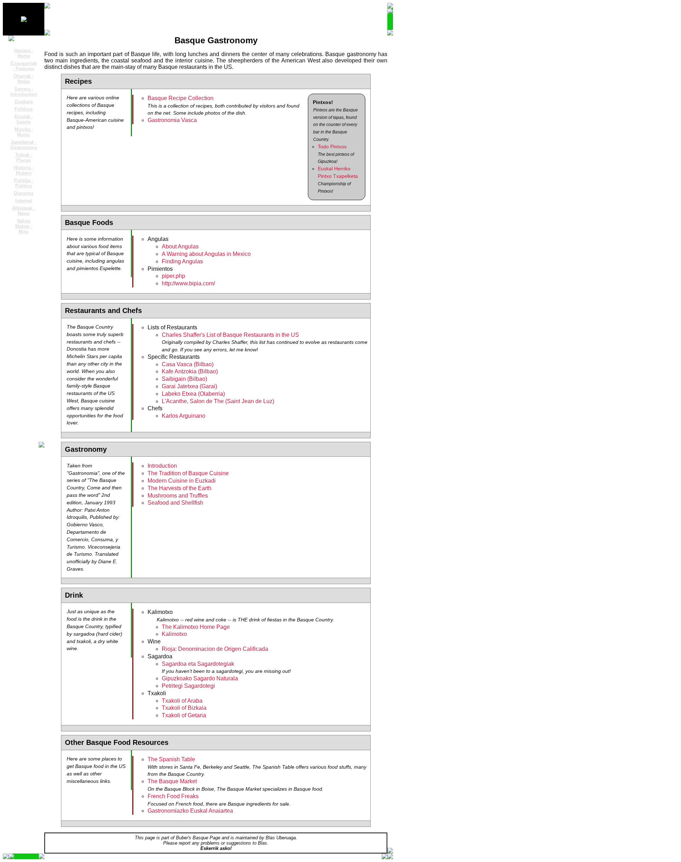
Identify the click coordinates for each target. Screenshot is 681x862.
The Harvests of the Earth (179, 488)
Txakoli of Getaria (184, 715)
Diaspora (23, 193)
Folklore (24, 109)
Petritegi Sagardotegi (188, 686)
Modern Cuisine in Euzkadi (182, 481)
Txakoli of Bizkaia (184, 708)
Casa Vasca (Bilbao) (188, 364)
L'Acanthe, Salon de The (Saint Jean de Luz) (218, 401)
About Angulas (180, 246)
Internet (23, 200)
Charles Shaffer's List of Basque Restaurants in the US (230, 335)
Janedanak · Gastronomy (23, 144)
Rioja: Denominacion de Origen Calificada (215, 649)
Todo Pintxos (332, 146)
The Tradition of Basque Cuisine (188, 473)
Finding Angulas (182, 261)
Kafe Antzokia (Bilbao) (190, 371)
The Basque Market (172, 781)
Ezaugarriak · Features (24, 66)
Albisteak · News (23, 210)
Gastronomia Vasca (172, 120)
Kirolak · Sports (24, 119)
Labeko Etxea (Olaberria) (193, 394)
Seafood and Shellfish (175, 503)
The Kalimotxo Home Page (196, 627)
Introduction (162, 466)
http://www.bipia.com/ (188, 283)
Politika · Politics (23, 183)
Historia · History (24, 170)
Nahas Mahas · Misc (23, 226)
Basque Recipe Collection (181, 98)
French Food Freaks (173, 796)
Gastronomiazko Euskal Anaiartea (190, 811)
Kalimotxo (174, 634)
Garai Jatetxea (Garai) (189, 386)
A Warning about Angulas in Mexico (206, 254)
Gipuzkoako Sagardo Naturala (200, 678)
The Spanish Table (171, 759)
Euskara (24, 101)
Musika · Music (24, 132)
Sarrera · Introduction (23, 91)
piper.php (173, 276)
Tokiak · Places (23, 157)
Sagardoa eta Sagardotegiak (198, 664)
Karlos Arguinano (183, 416)
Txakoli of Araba (182, 701)
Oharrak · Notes (23, 78)
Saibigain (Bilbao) (184, 379)
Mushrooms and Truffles (178, 496)
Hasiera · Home (23, 53)
